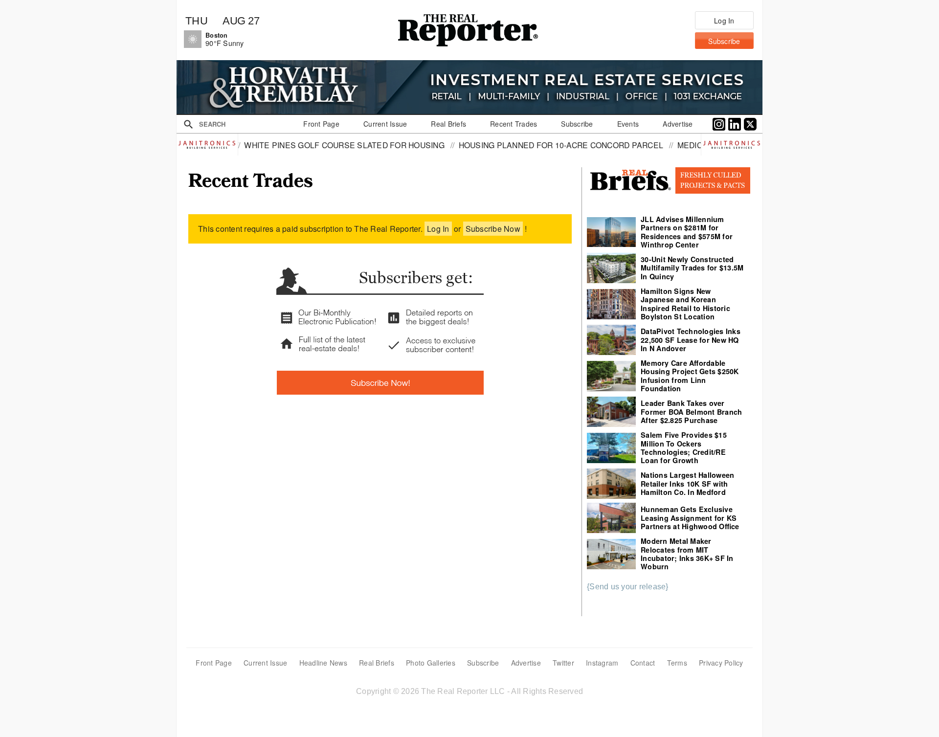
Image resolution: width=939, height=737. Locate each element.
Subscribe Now (493, 228)
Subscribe (483, 663)
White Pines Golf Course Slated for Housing (310, 144)
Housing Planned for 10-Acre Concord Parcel (527, 144)
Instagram (602, 663)
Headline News (323, 663)
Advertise (526, 663)
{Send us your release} (628, 586)
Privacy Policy (721, 663)
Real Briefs (376, 663)
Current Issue (265, 663)
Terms (677, 663)
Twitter (563, 663)
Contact (642, 663)
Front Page (214, 663)
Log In (438, 228)
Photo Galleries (430, 663)
